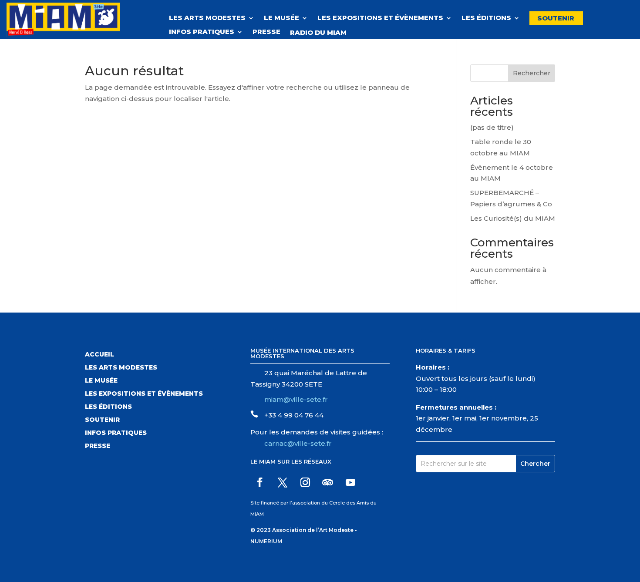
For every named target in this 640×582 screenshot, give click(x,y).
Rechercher (531, 73)
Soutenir (555, 18)
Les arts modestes (121, 367)
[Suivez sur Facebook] (259, 482)
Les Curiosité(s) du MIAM (512, 218)
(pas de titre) (492, 127)
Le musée (281, 18)
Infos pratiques (201, 32)
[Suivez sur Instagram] (305, 482)
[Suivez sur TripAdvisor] (327, 482)
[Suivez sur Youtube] (350, 482)
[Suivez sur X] (282, 482)
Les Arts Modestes (207, 18)
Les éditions (486, 18)
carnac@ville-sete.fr (298, 443)
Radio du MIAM (322, 33)
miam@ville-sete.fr (296, 399)
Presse (266, 32)
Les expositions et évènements (380, 18)
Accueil (99, 354)
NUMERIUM (266, 541)
